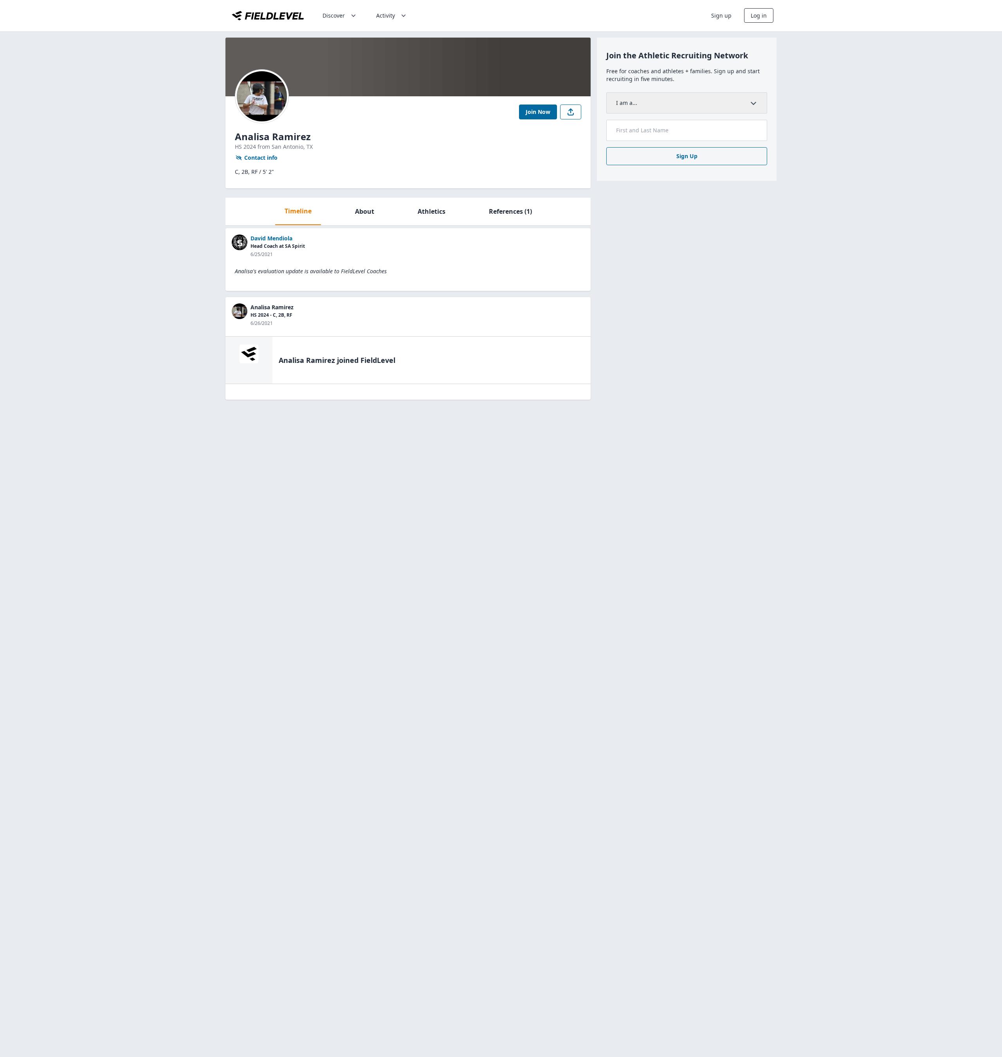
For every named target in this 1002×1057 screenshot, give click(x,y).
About (364, 211)
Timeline (298, 211)
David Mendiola (271, 238)
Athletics (431, 211)
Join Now (538, 111)
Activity (385, 15)
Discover (334, 15)
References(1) (510, 211)
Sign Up (686, 156)
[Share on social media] (570, 112)
